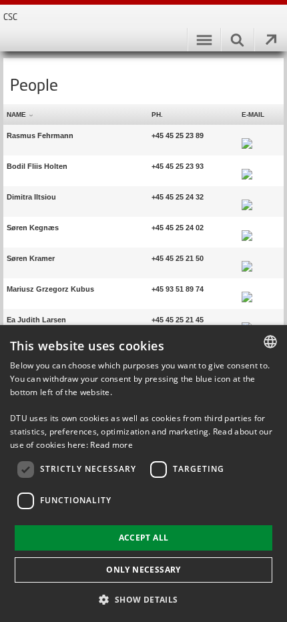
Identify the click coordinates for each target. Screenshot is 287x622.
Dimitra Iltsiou (31, 197)
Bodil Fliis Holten (37, 166)
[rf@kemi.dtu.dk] (247, 135)
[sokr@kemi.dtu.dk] (247, 258)
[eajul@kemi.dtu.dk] (247, 320)
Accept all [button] (144, 537)
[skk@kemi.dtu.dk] (247, 228)
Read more (111, 444)
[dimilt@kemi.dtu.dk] (247, 197)
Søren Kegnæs (33, 228)
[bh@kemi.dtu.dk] (247, 166)
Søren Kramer (31, 258)
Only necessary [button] (143, 569)
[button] (143, 599)
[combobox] (270, 341)
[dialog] (143, 473)
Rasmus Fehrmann (40, 135)
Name (16, 114)
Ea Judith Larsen (36, 320)
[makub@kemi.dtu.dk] (247, 289)
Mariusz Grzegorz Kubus (50, 289)
